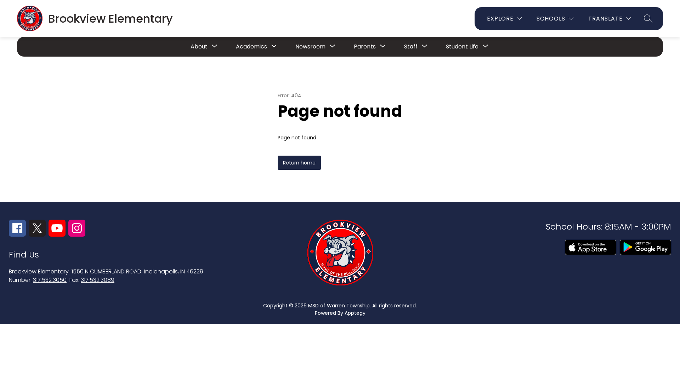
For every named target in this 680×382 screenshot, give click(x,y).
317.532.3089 (97, 280)
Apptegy (355, 313)
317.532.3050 (50, 280)
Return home (299, 162)
